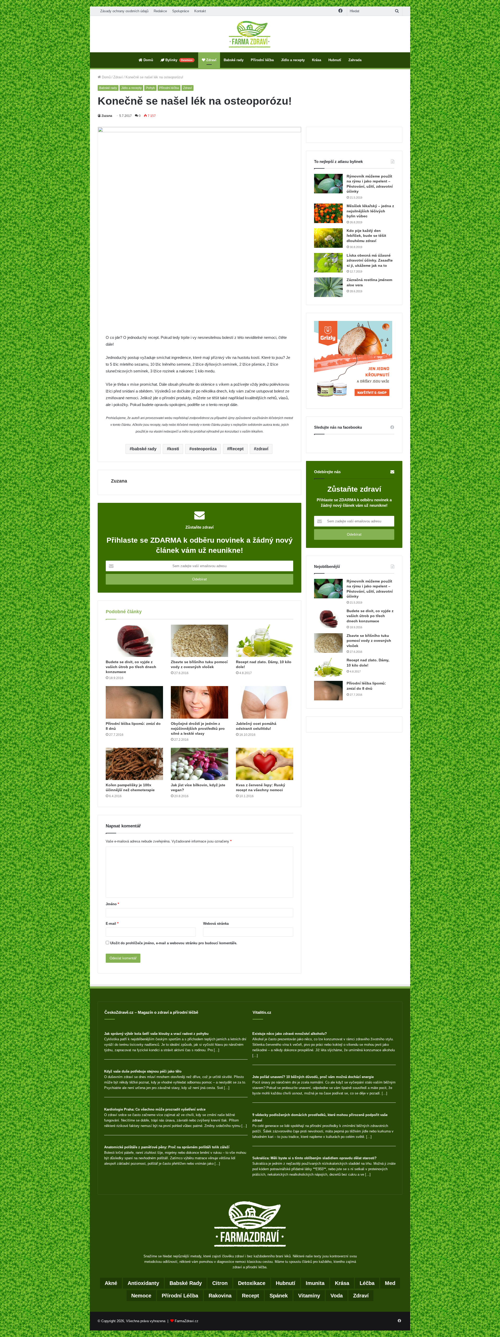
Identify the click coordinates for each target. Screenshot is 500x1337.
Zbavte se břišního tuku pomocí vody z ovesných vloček (369, 640)
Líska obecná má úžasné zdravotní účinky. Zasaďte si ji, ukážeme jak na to (370, 260)
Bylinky (178, 60)
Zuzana (107, 116)
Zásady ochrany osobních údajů (124, 11)
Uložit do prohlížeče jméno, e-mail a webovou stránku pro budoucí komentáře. (173, 943)
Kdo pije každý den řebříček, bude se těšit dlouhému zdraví (366, 236)
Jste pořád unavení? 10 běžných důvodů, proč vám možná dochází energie (313, 1077)
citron (220, 1283)
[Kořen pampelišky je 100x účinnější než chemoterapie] (134, 764)
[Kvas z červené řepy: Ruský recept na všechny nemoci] (264, 764)
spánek (279, 1295)
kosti (174, 449)
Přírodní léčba (262, 60)
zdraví (262, 449)
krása (342, 1283)
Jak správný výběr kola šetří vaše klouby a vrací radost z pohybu (156, 1034)
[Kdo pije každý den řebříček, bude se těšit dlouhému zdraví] (328, 238)
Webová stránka (216, 924)
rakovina (220, 1295)
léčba (367, 1283)
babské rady (144, 449)
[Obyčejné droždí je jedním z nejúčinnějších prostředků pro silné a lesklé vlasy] (199, 702)
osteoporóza (204, 449)
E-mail (112, 924)
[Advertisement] (199, 295)
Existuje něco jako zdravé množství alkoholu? (289, 1034)
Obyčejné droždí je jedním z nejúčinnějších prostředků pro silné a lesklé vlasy (198, 728)
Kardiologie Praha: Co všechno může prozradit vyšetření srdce (154, 1109)
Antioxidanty (143, 1283)
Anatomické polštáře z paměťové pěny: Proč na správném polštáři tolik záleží (166, 1147)
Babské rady (233, 60)
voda (336, 1295)
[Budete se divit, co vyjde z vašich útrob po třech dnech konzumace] (134, 641)
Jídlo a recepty (293, 60)
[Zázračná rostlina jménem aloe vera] (328, 287)
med (390, 1283)
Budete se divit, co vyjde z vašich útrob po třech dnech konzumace (131, 667)
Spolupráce (180, 11)
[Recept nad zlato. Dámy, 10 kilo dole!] (264, 641)
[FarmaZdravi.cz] (250, 34)
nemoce (141, 1295)
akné (111, 1283)
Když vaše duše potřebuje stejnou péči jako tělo (143, 1071)
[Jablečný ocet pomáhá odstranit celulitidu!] (264, 702)
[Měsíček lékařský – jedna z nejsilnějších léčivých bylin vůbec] (328, 213)
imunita (315, 1283)
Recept (236, 449)
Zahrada (354, 60)
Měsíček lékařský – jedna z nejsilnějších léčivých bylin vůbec (370, 211)
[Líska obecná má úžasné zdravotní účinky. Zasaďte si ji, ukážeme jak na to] (328, 263)
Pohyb (150, 88)
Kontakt (200, 11)
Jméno (112, 904)
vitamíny (309, 1295)
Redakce (160, 11)
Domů (147, 60)
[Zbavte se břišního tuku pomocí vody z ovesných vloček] (199, 641)
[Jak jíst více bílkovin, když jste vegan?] (199, 764)
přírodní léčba (180, 1295)
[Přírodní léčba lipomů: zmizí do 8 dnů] (134, 702)
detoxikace (251, 1283)
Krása (316, 60)
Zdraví (210, 60)
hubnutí (285, 1283)
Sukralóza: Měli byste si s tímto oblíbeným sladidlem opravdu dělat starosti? (314, 1158)
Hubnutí (334, 60)
